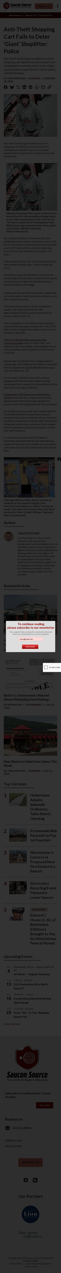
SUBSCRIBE (30, 647)
